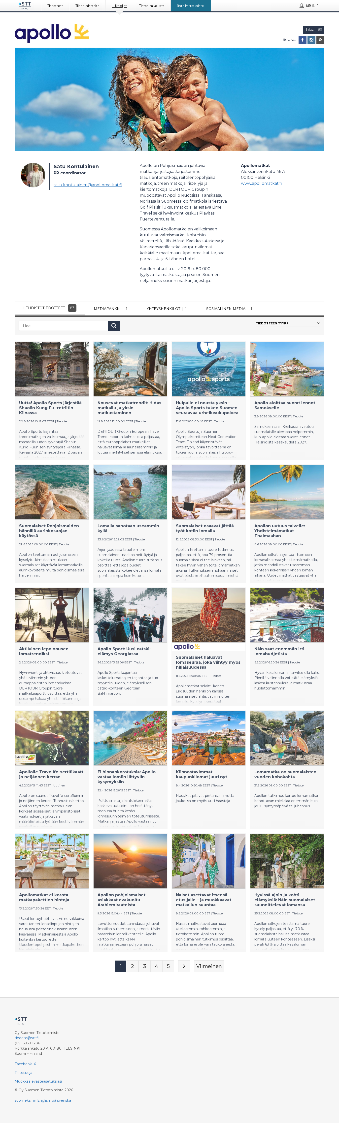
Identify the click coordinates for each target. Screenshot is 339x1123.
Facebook (23, 1064)
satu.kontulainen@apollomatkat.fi (88, 185)
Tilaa (309, 29)
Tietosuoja (23, 1072)
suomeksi (23, 1100)
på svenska (61, 1100)
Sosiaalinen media (229, 309)
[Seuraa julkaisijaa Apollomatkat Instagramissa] (311, 40)
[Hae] (114, 326)
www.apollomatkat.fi (261, 183)
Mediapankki (110, 309)
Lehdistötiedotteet (48, 308)
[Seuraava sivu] (184, 966)
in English (41, 1100)
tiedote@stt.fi (27, 1038)
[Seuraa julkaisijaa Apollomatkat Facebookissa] (302, 40)
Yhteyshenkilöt (167, 309)
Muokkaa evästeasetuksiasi (38, 1081)
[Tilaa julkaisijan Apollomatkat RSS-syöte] (320, 40)
